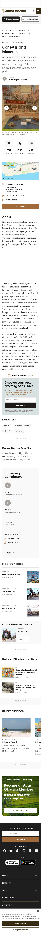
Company (7, 905)
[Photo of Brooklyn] (9, 635)
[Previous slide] (6, 108)
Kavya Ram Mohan (12, 513)
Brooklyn (22, 631)
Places (5, 876)
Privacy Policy (18, 411)
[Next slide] (34, 108)
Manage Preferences (20, 930)
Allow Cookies (20, 923)
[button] (9, 143)
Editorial (6, 883)
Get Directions (20, 206)
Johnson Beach (9, 742)
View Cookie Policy (32, 918)
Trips (4, 890)
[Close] (37, 911)
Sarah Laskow (22, 693)
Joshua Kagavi (22, 677)
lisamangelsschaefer (13, 495)
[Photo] (33, 577)
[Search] (33, 11)
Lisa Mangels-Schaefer (18, 80)
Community (8, 898)
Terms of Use (27, 411)
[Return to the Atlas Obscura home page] (14, 11)
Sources (8, 553)
